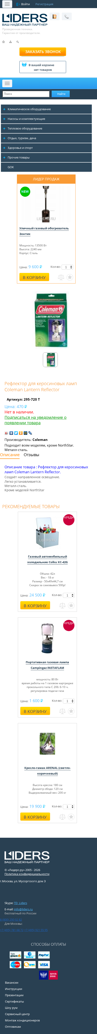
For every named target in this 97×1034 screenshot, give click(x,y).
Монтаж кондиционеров (22, 1020)
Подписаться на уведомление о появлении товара (36, 420)
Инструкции (13, 989)
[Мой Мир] (25, 433)
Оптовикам (13, 1027)
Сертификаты (14, 1001)
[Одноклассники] (20, 433)
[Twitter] (16, 433)
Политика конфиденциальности (27, 874)
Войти (25, 4)
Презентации (14, 995)
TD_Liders (20, 903)
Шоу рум (11, 1008)
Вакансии (11, 982)
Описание (10, 454)
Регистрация (44, 4)
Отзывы (31, 454)
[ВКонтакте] (11, 433)
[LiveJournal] (30, 433)
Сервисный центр (17, 1014)
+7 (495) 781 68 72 (11, 930)
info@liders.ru (23, 909)
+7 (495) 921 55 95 (36, 930)
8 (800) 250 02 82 (11, 920)
